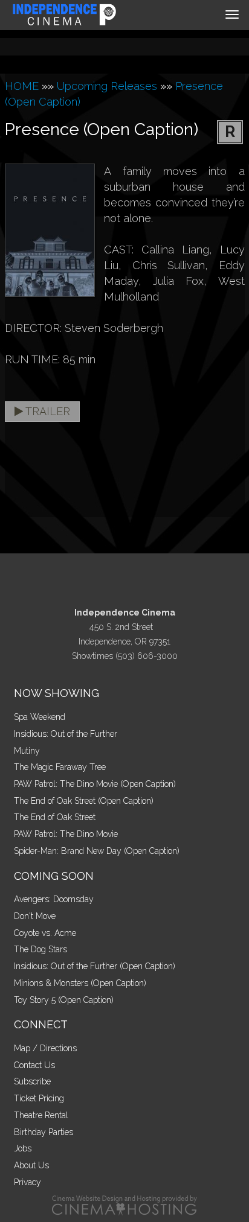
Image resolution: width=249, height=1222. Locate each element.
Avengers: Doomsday (54, 899)
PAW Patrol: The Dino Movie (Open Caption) (95, 784)
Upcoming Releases (107, 86)
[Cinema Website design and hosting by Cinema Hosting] (124, 1205)
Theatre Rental (41, 1115)
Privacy (27, 1182)
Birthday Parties (43, 1132)
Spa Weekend (39, 717)
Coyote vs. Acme (45, 933)
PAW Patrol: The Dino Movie (66, 834)
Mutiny (27, 751)
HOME (22, 86)
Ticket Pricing (39, 1098)
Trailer (46, 411)
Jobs (22, 1148)
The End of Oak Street (54, 817)
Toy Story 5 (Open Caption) (64, 1000)
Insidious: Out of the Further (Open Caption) (94, 966)
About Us (31, 1165)
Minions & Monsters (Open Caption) (80, 983)
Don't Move (35, 916)
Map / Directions (45, 1048)
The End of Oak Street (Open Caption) (84, 801)
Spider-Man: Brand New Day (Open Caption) (96, 851)
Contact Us (34, 1065)
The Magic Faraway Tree (60, 767)
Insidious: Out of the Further (65, 734)
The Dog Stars (40, 949)
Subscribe (32, 1081)
